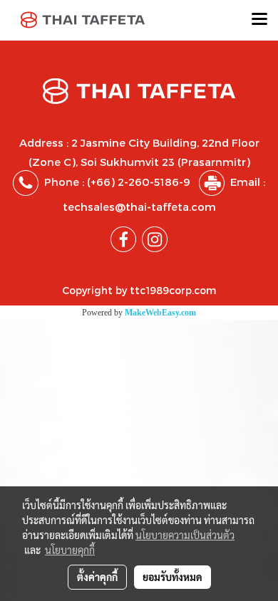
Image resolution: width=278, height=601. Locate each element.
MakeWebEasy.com (160, 313)
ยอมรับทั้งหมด (172, 576)
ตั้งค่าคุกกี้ (97, 576)
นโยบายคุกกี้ (70, 549)
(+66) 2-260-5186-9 (138, 181)
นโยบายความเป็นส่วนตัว (185, 534)
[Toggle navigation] (259, 20)
